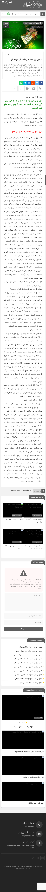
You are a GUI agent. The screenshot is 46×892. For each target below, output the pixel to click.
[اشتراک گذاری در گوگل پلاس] (33, 83)
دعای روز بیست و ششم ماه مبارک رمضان (28, 662)
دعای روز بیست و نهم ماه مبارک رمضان (28, 651)
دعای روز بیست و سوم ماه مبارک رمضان (28, 674)
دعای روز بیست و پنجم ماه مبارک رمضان (28, 666)
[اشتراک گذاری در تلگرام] (25, 83)
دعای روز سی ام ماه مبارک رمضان (30, 647)
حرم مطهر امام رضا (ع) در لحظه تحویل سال (30, 13)
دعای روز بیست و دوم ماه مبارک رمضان (28, 678)
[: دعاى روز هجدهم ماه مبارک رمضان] (33, 88)
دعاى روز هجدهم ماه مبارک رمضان (26, 59)
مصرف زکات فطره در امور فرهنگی (13, 519)
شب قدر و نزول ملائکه (36, 803)
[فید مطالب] (33, 858)
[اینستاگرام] (42, 858)
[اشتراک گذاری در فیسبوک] (41, 83)
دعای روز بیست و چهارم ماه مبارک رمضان (28, 670)
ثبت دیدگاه (23, 629)
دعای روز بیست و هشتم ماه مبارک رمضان (27, 655)
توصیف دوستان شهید (23, 726)
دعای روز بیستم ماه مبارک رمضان (31, 682)
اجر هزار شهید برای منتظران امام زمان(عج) (29, 751)
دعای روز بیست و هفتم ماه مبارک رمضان (28, 659)
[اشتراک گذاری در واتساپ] (21, 83)
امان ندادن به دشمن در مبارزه (33, 777)
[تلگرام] (38, 858)
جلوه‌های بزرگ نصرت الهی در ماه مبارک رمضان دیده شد (34, 547)
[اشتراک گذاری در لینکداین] (29, 83)
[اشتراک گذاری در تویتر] (37, 83)
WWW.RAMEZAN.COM (23, 868)
